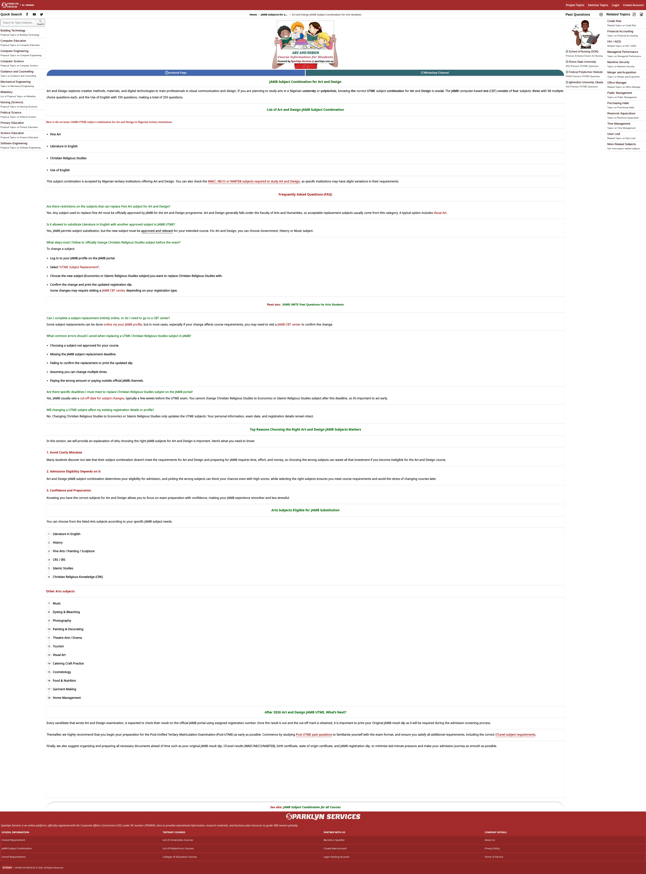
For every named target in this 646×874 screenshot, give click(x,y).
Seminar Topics (598, 5)
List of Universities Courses (178, 840)
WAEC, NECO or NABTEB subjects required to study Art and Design (254, 181)
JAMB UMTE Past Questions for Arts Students (313, 304)
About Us (490, 840)
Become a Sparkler (334, 840)
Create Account (633, 5)
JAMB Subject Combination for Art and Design (305, 82)
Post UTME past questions (314, 734)
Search (40, 24)
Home (253, 14)
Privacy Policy (492, 848)
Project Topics (575, 5)
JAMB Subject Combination (17, 848)
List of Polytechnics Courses (178, 848)
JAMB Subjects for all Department (274, 14)
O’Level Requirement (13, 840)
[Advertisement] (305, 773)
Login (615, 5)
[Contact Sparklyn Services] (323, 819)
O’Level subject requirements (515, 734)
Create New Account (335, 848)
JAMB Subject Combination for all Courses (312, 807)
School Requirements (14, 856)
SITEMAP (7, 867)
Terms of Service (494, 856)
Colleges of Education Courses (180, 856)
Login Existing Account (336, 856)
